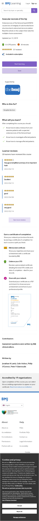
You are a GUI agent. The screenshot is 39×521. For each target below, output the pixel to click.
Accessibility (24, 446)
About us (5, 428)
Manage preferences (19, 517)
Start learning (19, 64)
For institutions (7, 437)
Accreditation (6, 432)
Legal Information (26, 441)
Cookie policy (19, 486)
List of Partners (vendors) (9, 500)
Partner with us (7, 446)
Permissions (6, 441)
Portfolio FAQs (25, 432)
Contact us (23, 437)
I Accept (19, 506)
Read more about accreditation (21, 387)
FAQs (21, 428)
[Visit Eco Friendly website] (19, 413)
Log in (28, 3)
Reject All (19, 511)
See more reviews (19, 220)
